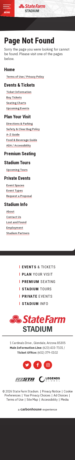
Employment (14, 227)
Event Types (14, 190)
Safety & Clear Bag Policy (23, 129)
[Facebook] (37, 365)
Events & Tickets (19, 85)
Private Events (17, 178)
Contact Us (13, 217)
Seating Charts (16, 103)
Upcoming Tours (17, 170)
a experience (37, 409)
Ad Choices (61, 395)
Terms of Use (15, 399)
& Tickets (39, 267)
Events (37, 296)
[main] (37, 146)
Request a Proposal (19, 196)
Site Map (32, 399)
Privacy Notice (51, 391)
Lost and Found (16, 222)
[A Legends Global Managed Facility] (49, 379)
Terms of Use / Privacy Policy (25, 76)
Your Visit (37, 274)
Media (65, 399)
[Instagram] (48, 365)
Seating (39, 281)
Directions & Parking (19, 123)
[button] (7, 9)
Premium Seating (20, 153)
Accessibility (49, 399)
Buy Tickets (14, 97)
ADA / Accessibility (18, 145)
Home (9, 69)
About (10, 211)
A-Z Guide (13, 134)
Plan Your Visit (17, 116)
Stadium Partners (17, 233)
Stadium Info (16, 204)
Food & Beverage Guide (21, 140)
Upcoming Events (17, 108)
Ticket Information (18, 92)
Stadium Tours (17, 162)
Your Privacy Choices (37, 395)
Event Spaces (15, 185)
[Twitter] (27, 365)
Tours (37, 289)
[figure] (32, 8)
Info (35, 303)
